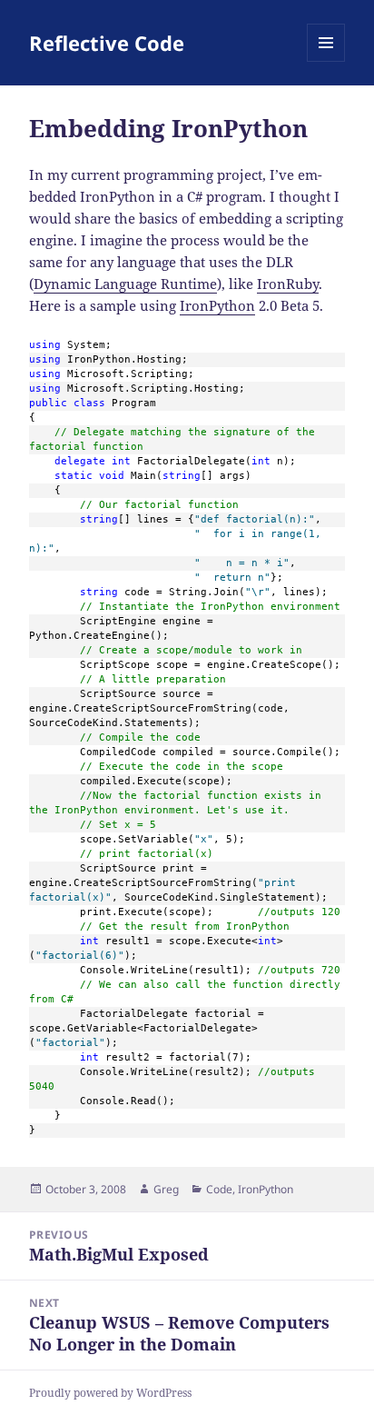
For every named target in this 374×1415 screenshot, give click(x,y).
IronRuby (288, 283)
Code (219, 1189)
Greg (166, 1189)
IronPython (217, 305)
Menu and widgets (326, 61)
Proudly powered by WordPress (110, 1392)
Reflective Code (106, 42)
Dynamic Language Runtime (125, 283)
